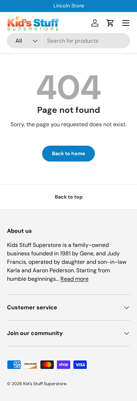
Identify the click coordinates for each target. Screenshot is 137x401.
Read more (74, 278)
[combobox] (68, 40)
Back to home (68, 153)
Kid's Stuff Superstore (44, 384)
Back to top (69, 197)
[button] (110, 23)
